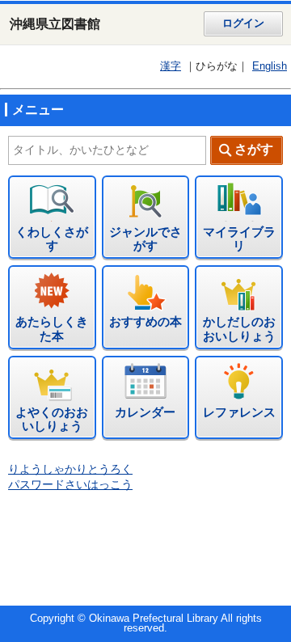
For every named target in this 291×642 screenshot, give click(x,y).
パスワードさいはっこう (70, 485)
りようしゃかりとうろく (70, 469)
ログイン (243, 23)
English (269, 66)
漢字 (170, 66)
